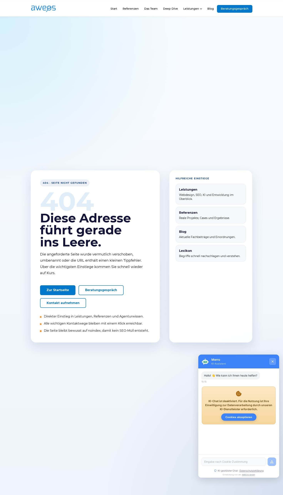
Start (113, 10)
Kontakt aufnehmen (63, 303)
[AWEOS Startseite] (47, 8)
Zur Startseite (58, 290)
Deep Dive (170, 8)
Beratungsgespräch (235, 8)
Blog (210, 8)
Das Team (151, 8)
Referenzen (131, 8)
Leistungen (191, 8)
